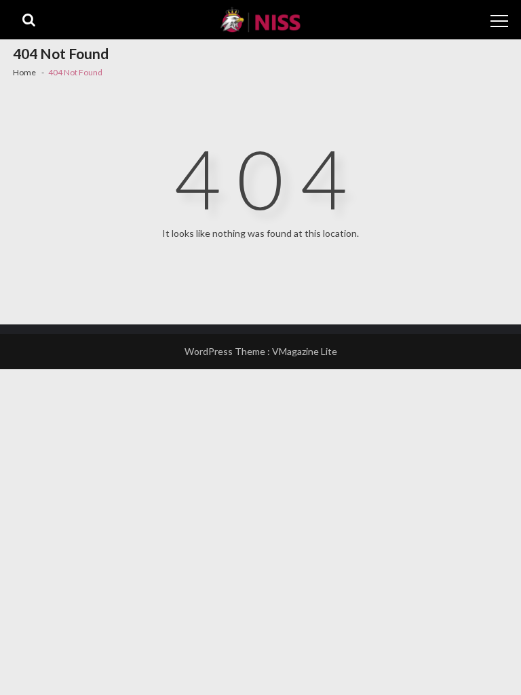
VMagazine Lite (304, 351)
